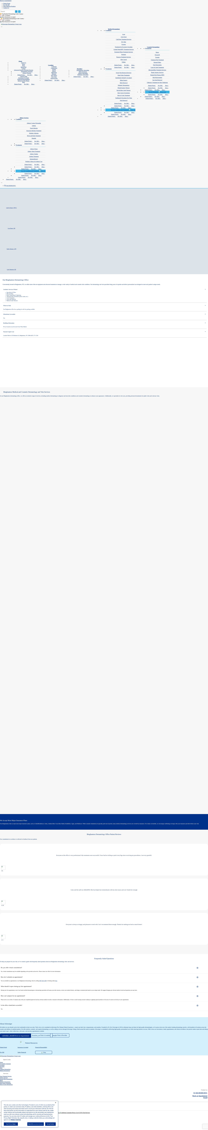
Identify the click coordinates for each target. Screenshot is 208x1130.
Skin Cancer (123, 59)
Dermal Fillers (157, 62)
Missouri (54, 74)
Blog (23, 82)
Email (205, 1098)
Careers (24, 68)
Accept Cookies (50, 1124)
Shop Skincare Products (9, 6)
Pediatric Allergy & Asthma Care (33, 161)
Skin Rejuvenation (157, 77)
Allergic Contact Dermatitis (34, 123)
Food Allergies (34, 128)
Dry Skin (123, 42)
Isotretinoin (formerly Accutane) (123, 77)
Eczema (124, 44)
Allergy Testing (34, 154)
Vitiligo (124, 62)
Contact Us (6, 8)
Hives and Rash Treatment (34, 135)
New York (54, 77)
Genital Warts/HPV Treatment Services (124, 49)
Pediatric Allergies (34, 133)
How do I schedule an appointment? (12, 977)
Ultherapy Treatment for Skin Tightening (157, 82)
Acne (123, 34)
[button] (104, 401)
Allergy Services (24, 118)
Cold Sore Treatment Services (123, 39)
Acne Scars (124, 37)
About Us (23, 62)
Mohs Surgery (123, 80)
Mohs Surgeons (83, 71)
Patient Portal (6, 3)
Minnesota (54, 72)
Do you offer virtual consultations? (11, 967)
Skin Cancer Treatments (5, 1083)
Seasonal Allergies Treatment (33, 130)
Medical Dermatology (114, 29)
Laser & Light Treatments (157, 67)
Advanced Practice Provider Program (23, 70)
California (54, 66)
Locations (50, 65)
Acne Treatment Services (5, 1076)
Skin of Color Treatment (123, 95)
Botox (157, 52)
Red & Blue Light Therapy (124, 90)
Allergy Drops (34, 149)
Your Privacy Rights (11, 1124)
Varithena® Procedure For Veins (123, 98)
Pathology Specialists (82, 74)
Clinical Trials (23, 76)
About (20, 61)
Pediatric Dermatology (123, 85)
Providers (79, 69)
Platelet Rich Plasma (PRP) (157, 75)
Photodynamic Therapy (124, 88)
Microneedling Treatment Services (157, 70)
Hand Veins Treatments (124, 75)
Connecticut (54, 68)
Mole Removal (123, 83)
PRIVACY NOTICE (16, 1120)
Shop (44, 1052)
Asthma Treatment (34, 156)
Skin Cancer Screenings (123, 93)
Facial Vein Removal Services (123, 72)
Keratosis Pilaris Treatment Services (123, 52)
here (56, 980)
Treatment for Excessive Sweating (123, 47)
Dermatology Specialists (83, 70)
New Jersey (54, 75)
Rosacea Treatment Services (123, 57)
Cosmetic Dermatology (153, 47)
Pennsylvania (54, 78)
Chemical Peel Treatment (157, 60)
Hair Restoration (157, 65)
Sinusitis (34, 138)
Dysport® (157, 55)
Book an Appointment (5, 0)
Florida (54, 69)
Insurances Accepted (23, 78)
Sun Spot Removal (157, 80)
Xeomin (157, 57)
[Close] (1, 182)
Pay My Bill (6, 5)
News (23, 64)
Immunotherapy (34, 159)
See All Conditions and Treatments (120, 110)
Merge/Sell (23, 67)
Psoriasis (123, 54)
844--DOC (10, 185)
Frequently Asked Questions (104, 958)
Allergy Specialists (83, 73)
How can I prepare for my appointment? (13, 996)
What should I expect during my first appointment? (16, 986)
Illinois (54, 71)
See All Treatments (154, 92)
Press (23, 65)
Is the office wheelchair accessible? (11, 1005)
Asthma (34, 125)
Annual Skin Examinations (6, 1079)
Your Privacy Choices (54, 1112)
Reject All (35, 1124)
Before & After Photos (23, 80)
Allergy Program (27, 73)
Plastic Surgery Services (157, 72)
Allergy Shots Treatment (34, 151)
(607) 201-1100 (42, 980)
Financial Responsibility (23, 79)
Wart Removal (123, 100)
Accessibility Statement (5, 1063)
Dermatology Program (26, 71)
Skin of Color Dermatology (6, 1084)
